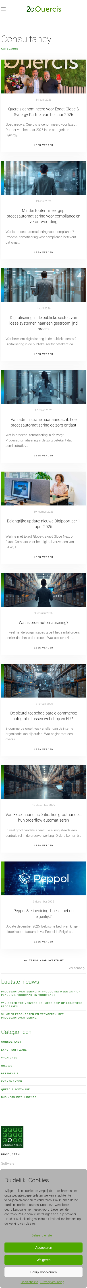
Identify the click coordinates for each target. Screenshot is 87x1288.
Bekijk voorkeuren (43, 1272)
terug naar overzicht (46, 960)
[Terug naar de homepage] (43, 9)
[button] (3, 9)
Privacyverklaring (52, 1282)
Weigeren (43, 1260)
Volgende (75, 968)
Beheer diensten (42, 1235)
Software (7, 1164)
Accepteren (43, 1247)
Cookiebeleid (29, 1282)
